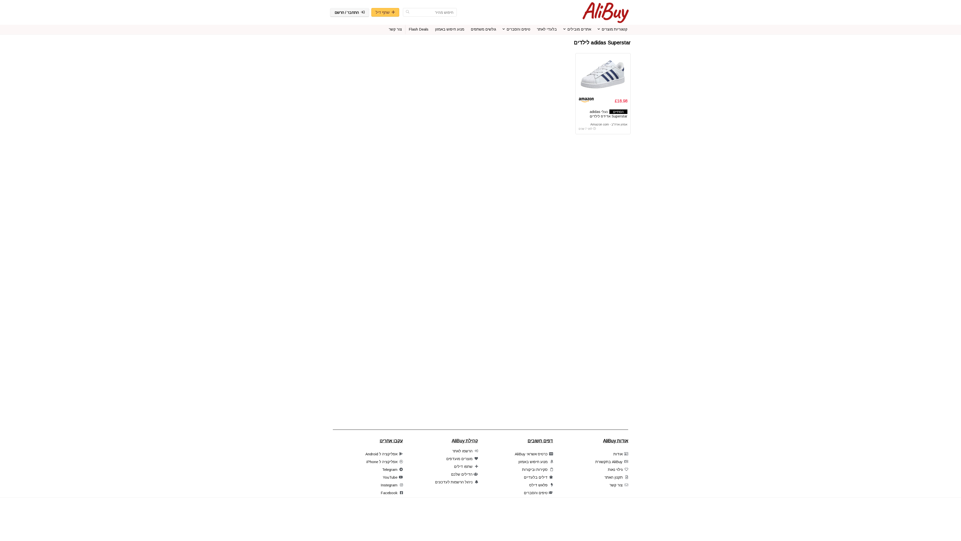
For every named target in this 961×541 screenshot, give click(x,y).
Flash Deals (418, 29)
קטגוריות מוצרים (614, 29)
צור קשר (395, 29)
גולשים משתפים (483, 29)
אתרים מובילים (579, 29)
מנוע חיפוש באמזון (449, 29)
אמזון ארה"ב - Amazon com (608, 124)
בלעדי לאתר (547, 29)
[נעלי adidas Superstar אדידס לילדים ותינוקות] (603, 75)
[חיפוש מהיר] (407, 12)
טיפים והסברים (518, 29)
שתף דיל (383, 12)
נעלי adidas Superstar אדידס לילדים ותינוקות (608, 116)
